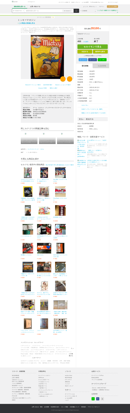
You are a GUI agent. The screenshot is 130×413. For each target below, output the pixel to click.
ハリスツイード (36, 345)
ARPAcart (41, 377)
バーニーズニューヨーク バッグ (29, 351)
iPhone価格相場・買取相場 (19, 391)
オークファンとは (70, 394)
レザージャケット (25, 345)
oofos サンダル (25, 349)
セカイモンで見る (93, 46)
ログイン (101, 6)
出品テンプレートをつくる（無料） (92, 109)
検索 (76, 11)
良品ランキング (69, 386)
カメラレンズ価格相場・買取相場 (21, 393)
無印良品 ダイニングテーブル (50, 363)
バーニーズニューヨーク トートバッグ (52, 345)
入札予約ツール (42, 383)
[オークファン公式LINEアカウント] (93, 398)
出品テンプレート (75, 2)
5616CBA (55, 360)
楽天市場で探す (47, 84)
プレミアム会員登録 (97, 379)
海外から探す (53, 88)
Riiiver (31, 354)
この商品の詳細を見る (27, 23)
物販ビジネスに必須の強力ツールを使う (94, 113)
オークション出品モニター (45, 394)
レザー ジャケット (62, 349)
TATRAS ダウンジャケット (46, 347)
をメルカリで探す (60, 165)
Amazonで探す (42, 88)
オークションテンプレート (45, 390)
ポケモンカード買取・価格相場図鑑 (21, 387)
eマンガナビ (68, 379)
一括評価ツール (42, 388)
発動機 (49, 360)
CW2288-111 (34, 347)
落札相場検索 (15, 375)
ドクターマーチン (50, 349)
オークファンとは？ (113, 2)
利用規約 (83, 407)
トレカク (67, 383)
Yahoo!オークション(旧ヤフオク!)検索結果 (18, 380)
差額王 (14, 400)
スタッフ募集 (64, 407)
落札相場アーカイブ (17, 385)
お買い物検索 (15, 377)
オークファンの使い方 (64, 2)
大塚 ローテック (44, 351)
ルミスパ (43, 360)
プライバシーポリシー (94, 407)
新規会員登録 (95, 377)
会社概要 (46, 407)
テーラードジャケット (61, 354)
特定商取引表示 (55, 407)
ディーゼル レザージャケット (64, 351)
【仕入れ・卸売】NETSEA (99, 387)
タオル (42, 149)
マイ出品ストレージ (43, 381)
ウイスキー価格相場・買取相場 (20, 389)
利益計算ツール (42, 386)
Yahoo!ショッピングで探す (63, 84)
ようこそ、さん (89, 6)
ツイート (84, 59)
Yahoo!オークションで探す (33, 84)
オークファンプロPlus (98, 375)
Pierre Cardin (24, 354)
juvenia (52, 351)
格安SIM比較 (68, 377)
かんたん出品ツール (43, 379)
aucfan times (68, 375)
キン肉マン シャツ (26, 356)
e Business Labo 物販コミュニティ (21, 398)
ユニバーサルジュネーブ (37, 349)
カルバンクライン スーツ (62, 347)
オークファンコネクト (44, 375)
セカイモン (85, 105)
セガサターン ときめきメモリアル (30, 360)
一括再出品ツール (43, 396)
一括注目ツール (42, 392)
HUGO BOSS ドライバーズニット (44, 354)
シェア (93, 59)
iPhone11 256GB (64, 363)
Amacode (14, 396)
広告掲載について (74, 407)
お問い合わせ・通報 (37, 407)
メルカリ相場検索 (16, 383)
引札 (39, 363)
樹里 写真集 (67, 360)
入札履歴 (85, 41)
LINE (103, 59)
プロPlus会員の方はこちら (96, 2)
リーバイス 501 (25, 347)
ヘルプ (67, 400)
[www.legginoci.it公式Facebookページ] (97, 398)
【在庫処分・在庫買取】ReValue (100, 390)
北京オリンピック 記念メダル (29, 363)
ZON (61, 360)
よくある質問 (85, 2)
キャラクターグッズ (33, 149)
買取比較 (67, 381)
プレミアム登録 (112, 6)
